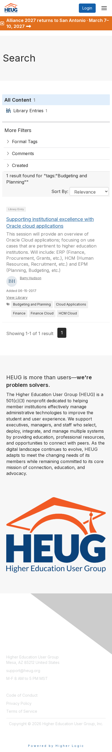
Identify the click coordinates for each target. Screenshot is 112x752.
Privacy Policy (19, 703)
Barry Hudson (30, 278)
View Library (16, 297)
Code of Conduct (22, 695)
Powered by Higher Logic (56, 746)
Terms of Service (21, 711)
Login (87, 8)
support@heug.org (23, 670)
